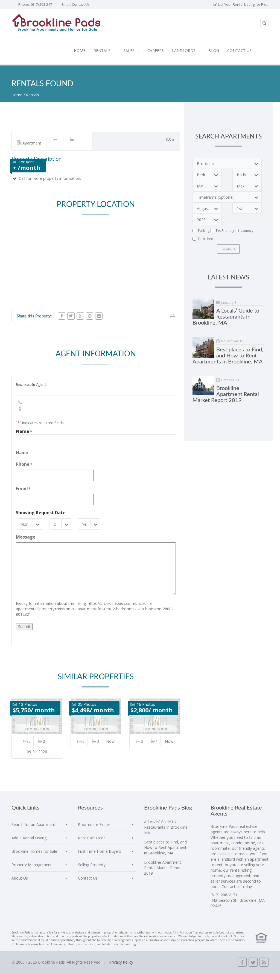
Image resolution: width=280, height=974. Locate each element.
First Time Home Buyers (99, 851)
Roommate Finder (94, 824)
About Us (19, 878)
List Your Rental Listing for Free (243, 4)
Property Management (31, 864)
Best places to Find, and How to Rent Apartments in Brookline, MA (227, 356)
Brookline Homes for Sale (34, 851)
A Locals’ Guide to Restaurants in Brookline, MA (225, 317)
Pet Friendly (225, 230)
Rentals (102, 50)
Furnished (205, 238)
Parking (203, 230)
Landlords (184, 50)
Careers (155, 50)
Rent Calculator (91, 837)
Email (23, 488)
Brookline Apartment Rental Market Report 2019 (225, 394)
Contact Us (81, 4)
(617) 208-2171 (42, 4)
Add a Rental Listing (28, 837)
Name (22, 452)
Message (26, 537)
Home (79, 50)
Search (228, 249)
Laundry (247, 230)
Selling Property (92, 864)
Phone (24, 464)
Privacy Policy (121, 962)
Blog (213, 50)
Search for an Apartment (33, 824)
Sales (129, 50)
